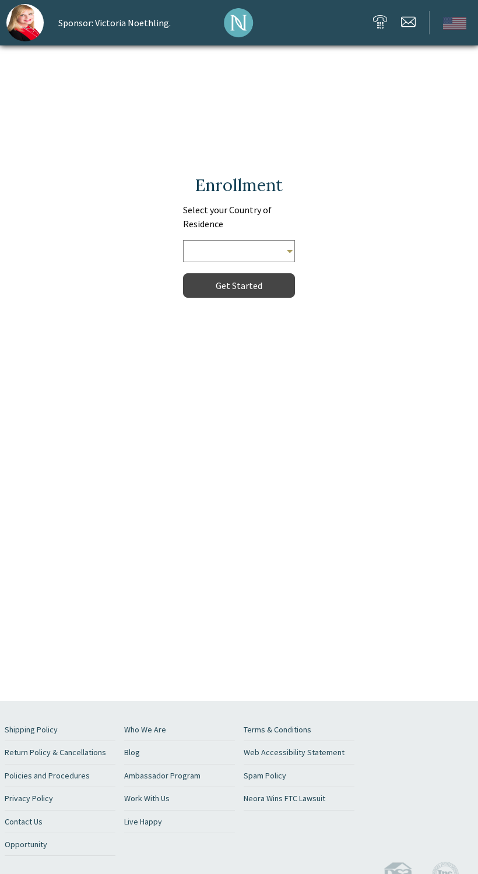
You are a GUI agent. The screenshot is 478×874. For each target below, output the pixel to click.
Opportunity (26, 844)
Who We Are (145, 729)
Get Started (239, 285)
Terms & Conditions (277, 729)
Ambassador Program (162, 775)
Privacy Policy (29, 798)
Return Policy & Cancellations (55, 752)
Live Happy (143, 821)
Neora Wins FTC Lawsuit (284, 798)
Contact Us (24, 821)
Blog (132, 752)
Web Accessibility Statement (294, 752)
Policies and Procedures (47, 775)
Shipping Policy (31, 729)
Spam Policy (265, 775)
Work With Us (147, 798)
